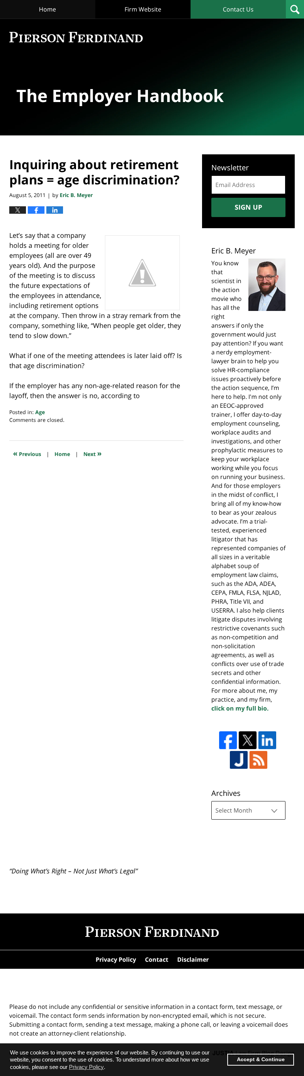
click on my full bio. (240, 708)
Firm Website (143, 9)
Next (92, 453)
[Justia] (239, 760)
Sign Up (248, 207)
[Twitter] (248, 740)
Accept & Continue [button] (261, 1059)
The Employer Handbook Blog (76, 37)
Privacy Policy (116, 959)
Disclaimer (193, 959)
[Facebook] (228, 740)
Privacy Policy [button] (86, 1067)
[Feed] (258, 760)
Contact (156, 959)
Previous (27, 453)
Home (47, 9)
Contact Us (238, 9)
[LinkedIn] (267, 740)
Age (40, 412)
